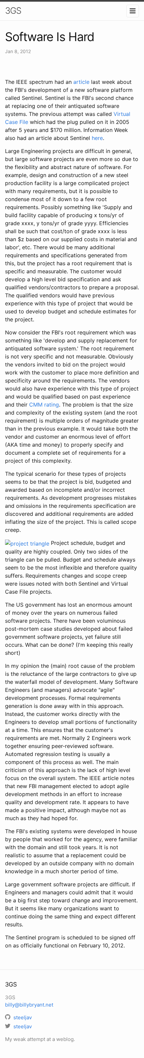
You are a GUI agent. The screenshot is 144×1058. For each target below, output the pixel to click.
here (97, 138)
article (81, 82)
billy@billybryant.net (29, 1005)
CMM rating (44, 404)
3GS (13, 10)
